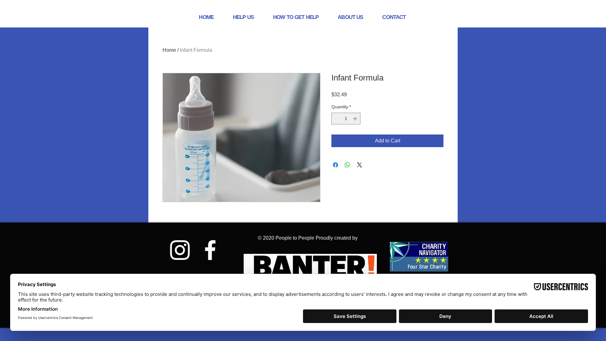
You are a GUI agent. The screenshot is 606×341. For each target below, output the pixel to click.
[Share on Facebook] (335, 165)
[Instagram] (180, 250)
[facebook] (210, 250)
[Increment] (355, 118)
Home (169, 50)
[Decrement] (336, 118)
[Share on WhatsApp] (347, 165)
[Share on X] (359, 165)
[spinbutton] (346, 118)
